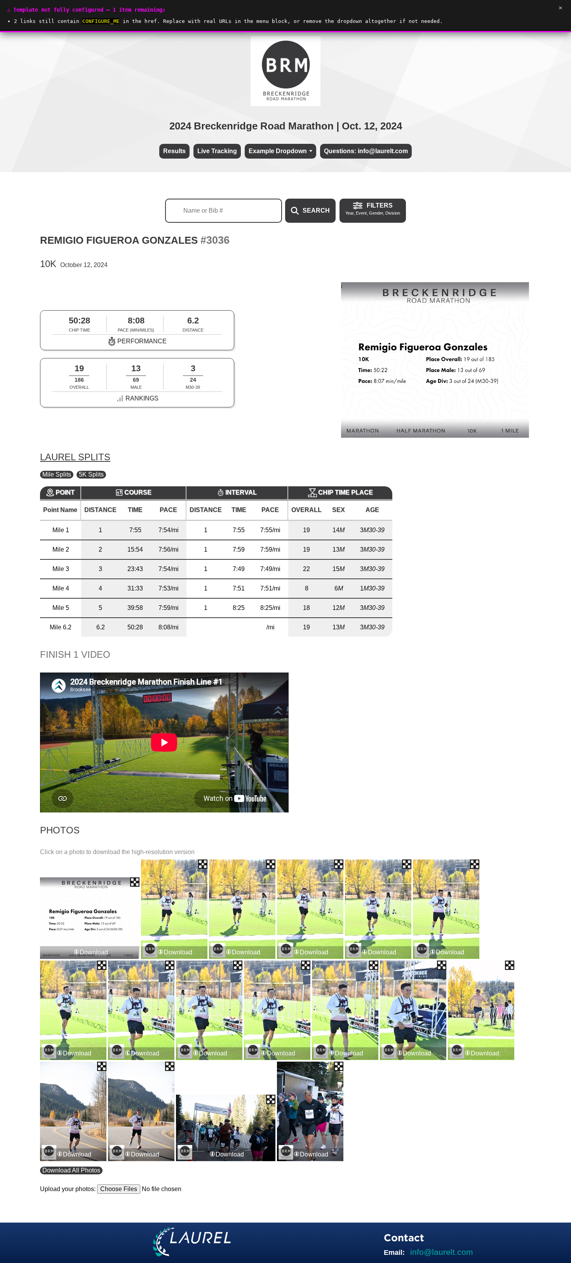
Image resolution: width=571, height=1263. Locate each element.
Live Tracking (217, 151)
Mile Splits (56, 474)
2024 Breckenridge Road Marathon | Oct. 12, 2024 (285, 126)
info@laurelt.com (441, 1251)
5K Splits (91, 474)
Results (174, 151)
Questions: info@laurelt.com (366, 151)
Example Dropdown (278, 151)
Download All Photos (71, 1170)
